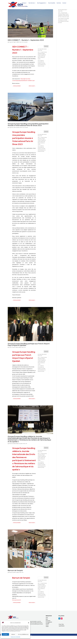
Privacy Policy (61, 624)
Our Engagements (49, 622)
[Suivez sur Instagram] (62, 618)
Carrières (59, 3)
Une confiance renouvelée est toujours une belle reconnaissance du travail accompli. (41, 63)
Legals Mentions (61, 625)
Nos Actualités (51, 3)
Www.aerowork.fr (16, 600)
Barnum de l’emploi (15, 570)
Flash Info (21, 42)
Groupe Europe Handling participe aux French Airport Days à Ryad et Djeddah (29, 344)
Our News (47, 623)
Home (47, 617)
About (47, 619)
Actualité (26, 42)
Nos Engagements (41, 3)
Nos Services (32, 3)
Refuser (13, 634)
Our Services (48, 620)
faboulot (11, 443)
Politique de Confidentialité (15, 636)
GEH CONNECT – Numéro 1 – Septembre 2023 (26, 40)
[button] (28, 622)
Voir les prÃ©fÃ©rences (23, 634)
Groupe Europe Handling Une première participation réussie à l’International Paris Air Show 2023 (28, 125)
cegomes (11, 42)
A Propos (24, 3)
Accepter (5, 634)
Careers (47, 624)
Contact (64, 3)
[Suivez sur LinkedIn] (59, 618)
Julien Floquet (12, 347)
